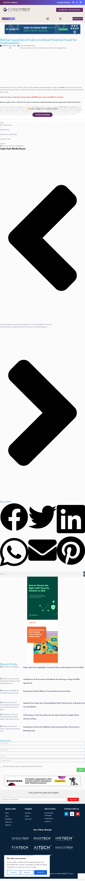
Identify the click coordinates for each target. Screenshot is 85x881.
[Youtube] (78, 758)
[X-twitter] (72, 758)
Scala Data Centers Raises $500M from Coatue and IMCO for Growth (38, 41)
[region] (27, 866)
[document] (42, 853)
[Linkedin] (66, 758)
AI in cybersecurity (6, 69)
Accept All (40, 872)
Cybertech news (5, 83)
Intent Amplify (62, 817)
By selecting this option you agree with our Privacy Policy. (23, 710)
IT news (2, 87)
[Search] (84, 517)
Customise (13, 872)
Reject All (27, 872)
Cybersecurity (4, 73)
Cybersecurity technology (8, 78)
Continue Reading (42, 58)
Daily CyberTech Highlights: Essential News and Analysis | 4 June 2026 (53, 611)
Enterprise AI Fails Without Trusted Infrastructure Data (47, 635)
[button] (47, 4)
